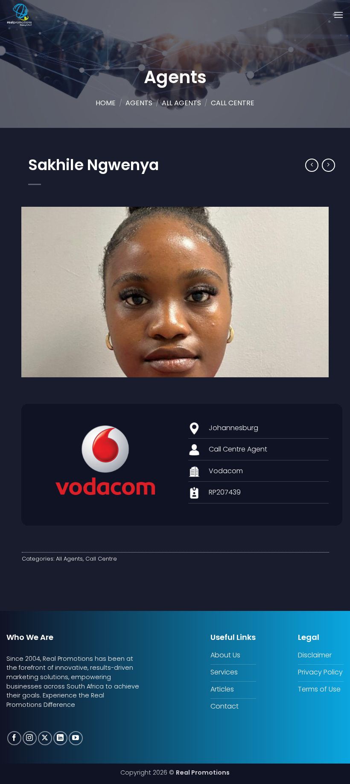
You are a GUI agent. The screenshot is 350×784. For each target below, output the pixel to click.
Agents (138, 103)
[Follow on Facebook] (14, 738)
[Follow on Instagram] (30, 738)
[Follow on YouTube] (76, 738)
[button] (338, 14)
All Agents (181, 103)
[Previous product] (328, 165)
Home (106, 103)
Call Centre (232, 103)
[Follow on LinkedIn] (60, 738)
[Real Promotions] (34, 15)
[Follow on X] (45, 738)
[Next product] (311, 165)
